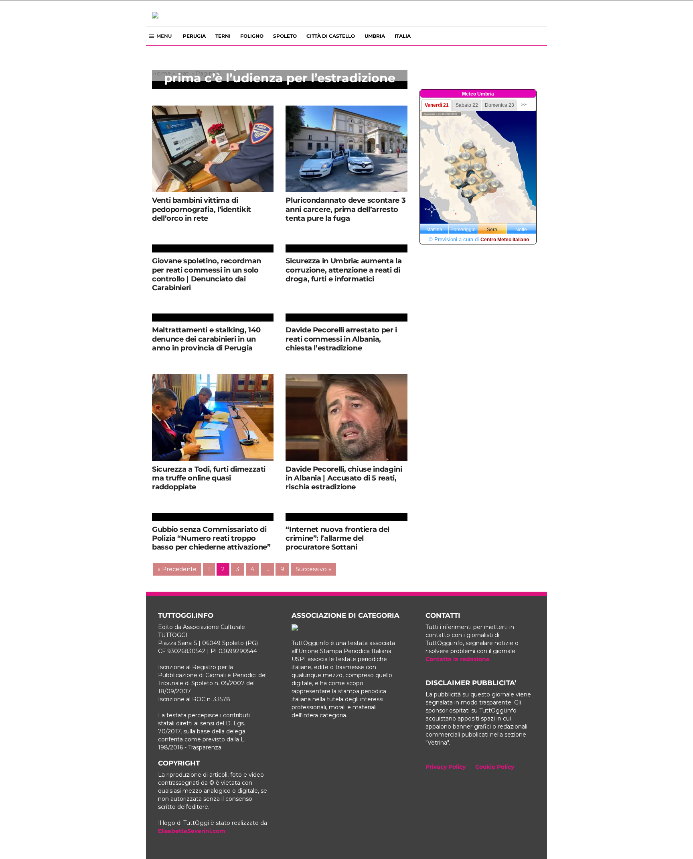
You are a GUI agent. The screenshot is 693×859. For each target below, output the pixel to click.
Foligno (251, 36)
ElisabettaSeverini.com (191, 831)
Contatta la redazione (458, 659)
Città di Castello (330, 36)
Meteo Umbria (478, 94)
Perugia (194, 36)
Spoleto (285, 36)
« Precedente (177, 569)
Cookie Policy (494, 766)
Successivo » (313, 569)
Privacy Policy (446, 766)
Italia (403, 36)
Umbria (375, 36)
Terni (223, 36)
